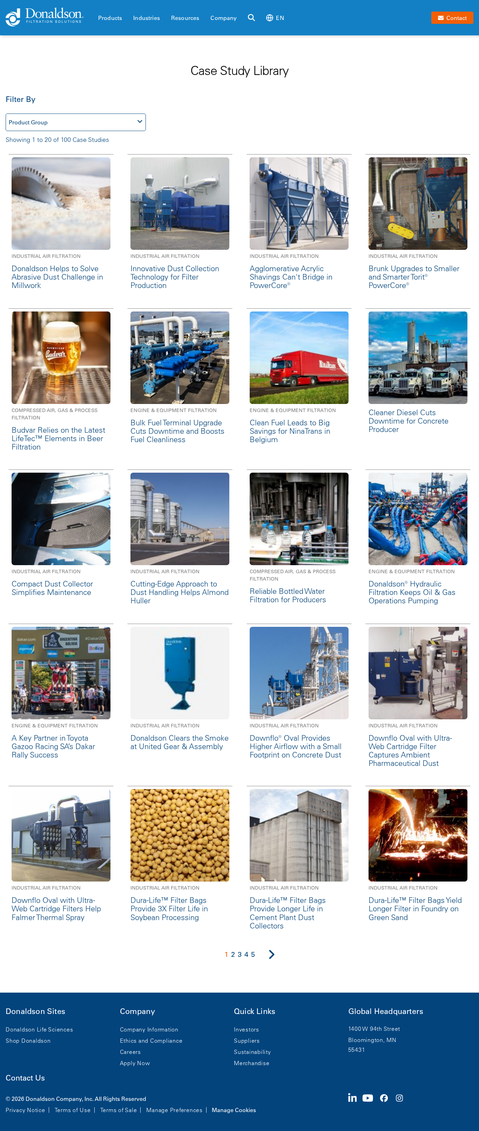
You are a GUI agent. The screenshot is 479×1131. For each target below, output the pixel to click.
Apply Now (135, 1063)
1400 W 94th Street (374, 1028)
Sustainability (252, 1052)
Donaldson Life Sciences (39, 1029)
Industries (146, 17)
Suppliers (247, 1040)
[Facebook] (386, 1103)
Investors (246, 1029)
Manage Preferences (174, 1110)
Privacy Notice (25, 1110)
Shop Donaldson (28, 1040)
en (280, 17)
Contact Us (25, 1078)
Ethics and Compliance (151, 1040)
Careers (130, 1052)
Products (110, 17)
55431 (356, 1049)
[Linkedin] (355, 1103)
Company (223, 17)
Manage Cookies (234, 1110)
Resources (185, 17)
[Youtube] (370, 1103)
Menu (100, 6)
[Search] (251, 18)
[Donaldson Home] (49, 17)
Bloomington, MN (372, 1039)
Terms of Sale (118, 1110)
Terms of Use (73, 1110)
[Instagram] (402, 1103)
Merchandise (251, 1063)
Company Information (149, 1029)
